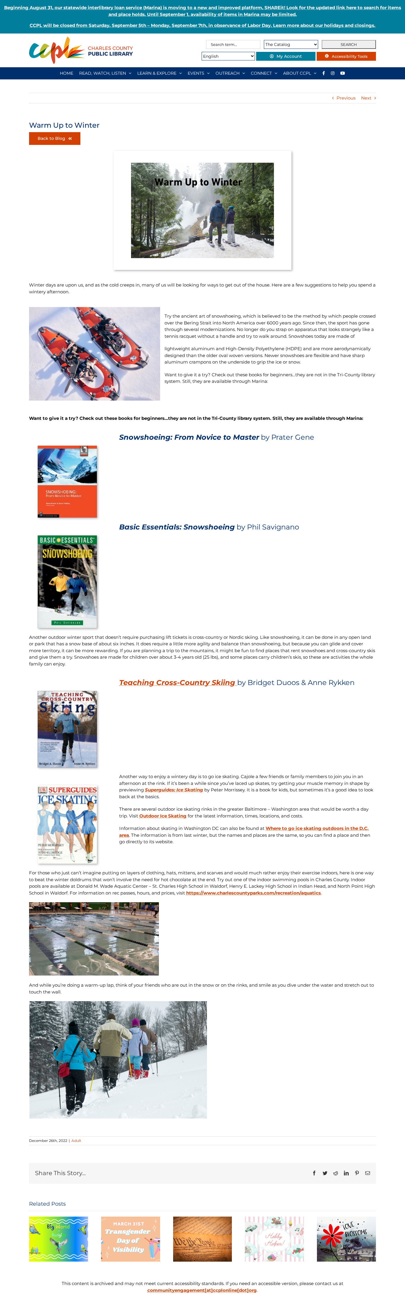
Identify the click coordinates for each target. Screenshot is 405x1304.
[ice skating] (67, 787)
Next (366, 98)
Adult (76, 1140)
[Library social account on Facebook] (323, 73)
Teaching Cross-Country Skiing (178, 682)
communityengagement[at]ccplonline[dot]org (202, 1290)
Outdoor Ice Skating (162, 816)
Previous (346, 98)
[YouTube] (342, 73)
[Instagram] (332, 73)
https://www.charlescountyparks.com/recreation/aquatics (253, 893)
